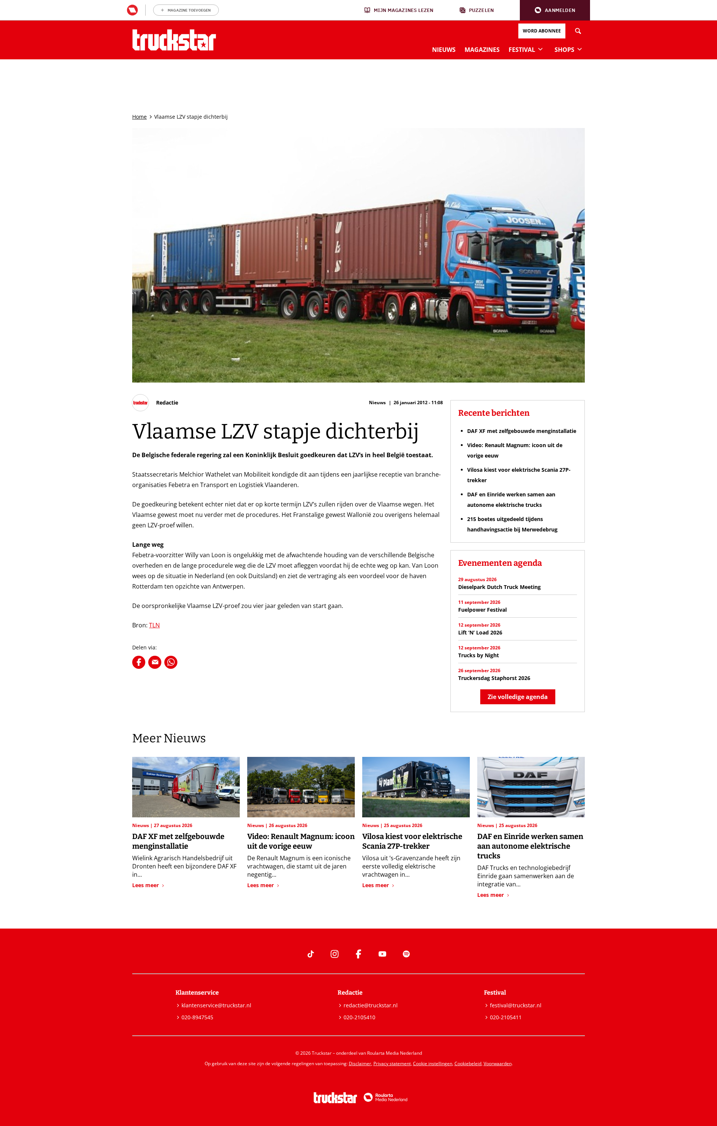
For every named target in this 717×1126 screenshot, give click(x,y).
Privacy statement (392, 1063)
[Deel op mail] (154, 662)
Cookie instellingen (432, 1063)
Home (139, 116)
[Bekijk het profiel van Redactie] (155, 402)
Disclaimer (360, 1063)
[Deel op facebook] (138, 662)
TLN (154, 625)
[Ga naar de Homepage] (174, 40)
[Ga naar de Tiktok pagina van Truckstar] (310, 953)
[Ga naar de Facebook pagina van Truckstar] (358, 953)
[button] (555, 10)
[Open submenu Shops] (579, 49)
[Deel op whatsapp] (170, 662)
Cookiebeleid (467, 1063)
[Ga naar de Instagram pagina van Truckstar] (334, 953)
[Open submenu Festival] (540, 49)
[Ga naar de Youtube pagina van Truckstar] (382, 953)
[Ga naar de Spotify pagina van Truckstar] (406, 953)
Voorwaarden (498, 1063)
